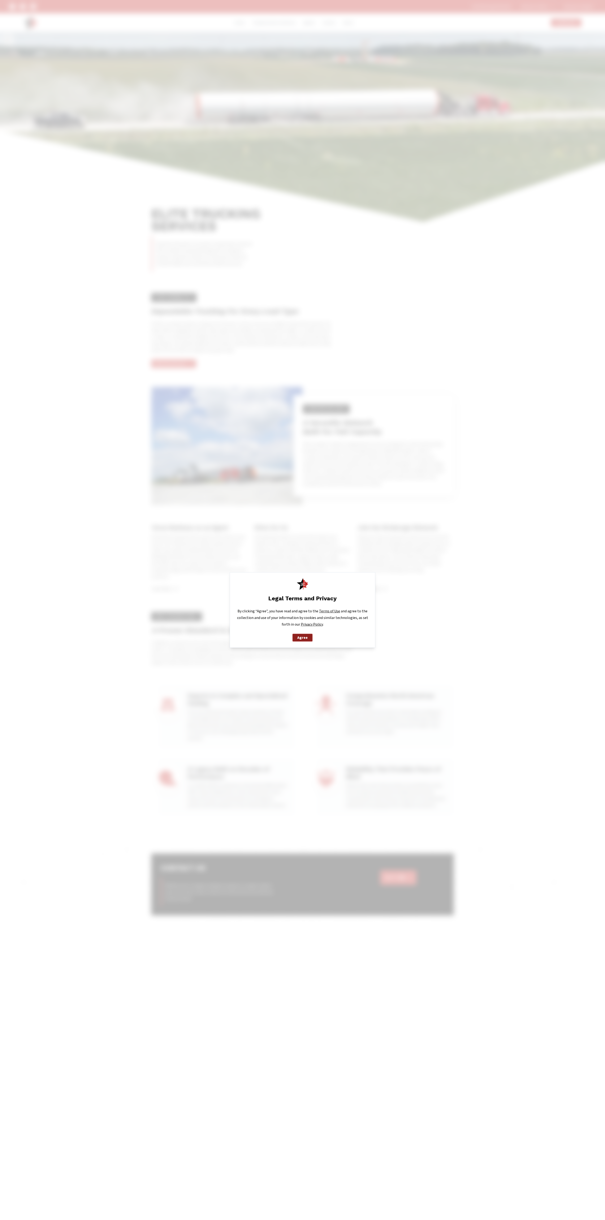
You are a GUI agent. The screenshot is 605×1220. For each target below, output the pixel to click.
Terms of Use (329, 611)
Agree (302, 637)
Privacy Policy (312, 624)
